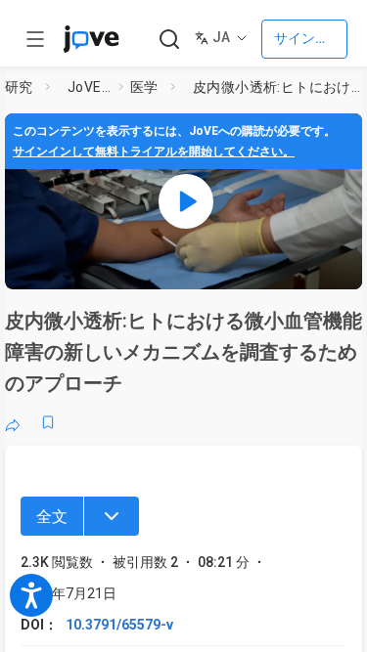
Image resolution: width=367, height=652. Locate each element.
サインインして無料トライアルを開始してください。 (154, 151)
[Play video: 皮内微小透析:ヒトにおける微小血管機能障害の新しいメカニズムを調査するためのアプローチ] (186, 201)
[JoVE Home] (91, 39)
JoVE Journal (89, 87)
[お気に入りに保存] (48, 422)
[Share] (13, 422)
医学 (144, 87)
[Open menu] (35, 39)
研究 (19, 87)
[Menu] (111, 516)
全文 (52, 516)
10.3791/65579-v (119, 624)
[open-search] (169, 39)
